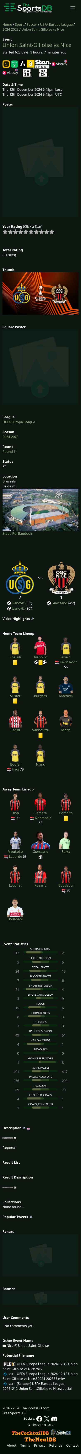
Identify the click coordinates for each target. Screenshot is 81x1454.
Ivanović (18, 603)
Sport (19, 24)
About (11, 1445)
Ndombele (43, 818)
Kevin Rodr (68, 662)
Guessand (59, 603)
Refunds (55, 1445)
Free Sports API (14, 1413)
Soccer (32, 24)
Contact (72, 1445)
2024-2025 (10, 29)
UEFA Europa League (56, 24)
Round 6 (9, 451)
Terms (25, 1445)
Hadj (15, 769)
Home (7, 24)
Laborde (15, 856)
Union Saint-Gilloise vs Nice (42, 29)
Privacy (39, 1445)
